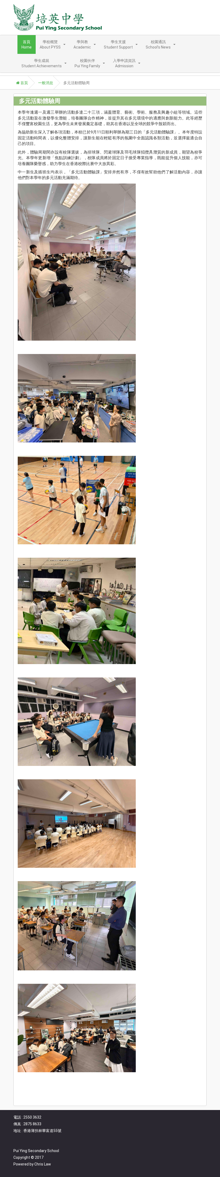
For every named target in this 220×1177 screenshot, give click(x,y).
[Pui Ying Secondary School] (57, 17)
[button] (52, 44)
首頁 (24, 83)
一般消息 (45, 83)
